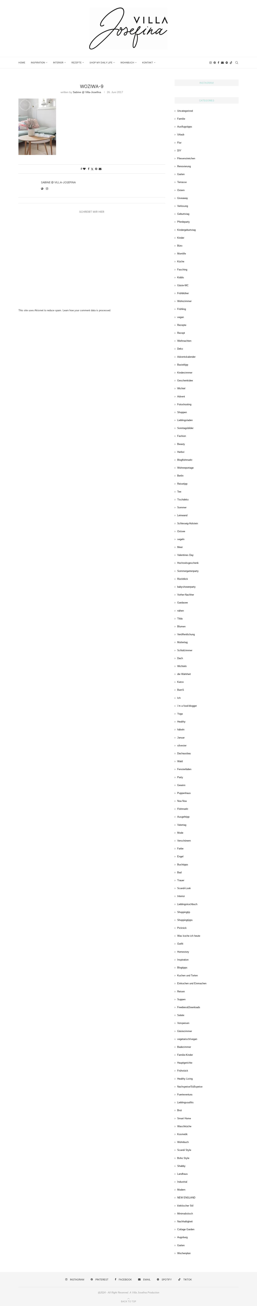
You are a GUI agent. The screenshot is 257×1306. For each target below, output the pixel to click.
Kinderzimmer (184, 372)
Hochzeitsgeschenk (188, 563)
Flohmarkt (182, 808)
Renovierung (184, 166)
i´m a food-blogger (187, 705)
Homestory (183, 951)
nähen (180, 610)
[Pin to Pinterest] (96, 168)
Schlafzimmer (184, 650)
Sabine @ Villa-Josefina (87, 92)
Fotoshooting (184, 404)
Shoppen (182, 412)
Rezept (181, 333)
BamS (180, 689)
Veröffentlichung (186, 634)
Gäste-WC (183, 285)
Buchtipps (182, 864)
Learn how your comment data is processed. (87, 310)
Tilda (179, 618)
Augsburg (182, 1237)
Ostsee (181, 531)
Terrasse (182, 182)
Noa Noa (182, 801)
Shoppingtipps (185, 920)
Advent (181, 396)
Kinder (180, 237)
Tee (179, 491)
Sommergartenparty (188, 571)
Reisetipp (182, 483)
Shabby (181, 1166)
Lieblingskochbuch (187, 904)
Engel (180, 856)
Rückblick (182, 578)
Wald (180, 761)
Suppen (181, 999)
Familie (181, 118)
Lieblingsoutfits (185, 1102)
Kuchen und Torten (187, 975)
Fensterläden (184, 769)
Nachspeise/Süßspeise (189, 1086)
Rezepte (76, 62)
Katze (180, 682)
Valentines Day (185, 555)
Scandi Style (184, 1150)
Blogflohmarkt (184, 459)
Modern (181, 1189)
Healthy (181, 721)
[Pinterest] (215, 62)
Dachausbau (184, 753)
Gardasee (182, 602)
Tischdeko (183, 499)
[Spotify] (227, 62)
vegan (180, 317)
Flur (179, 142)
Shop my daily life (101, 62)
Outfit (180, 943)
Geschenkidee (185, 380)
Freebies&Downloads (188, 1007)
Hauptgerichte (184, 1062)
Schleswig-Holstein (187, 523)
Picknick (182, 928)
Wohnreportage (185, 467)
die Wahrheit (184, 674)
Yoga (180, 713)
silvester (181, 745)
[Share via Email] (100, 168)
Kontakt (147, 62)
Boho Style (183, 1158)
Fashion (181, 436)
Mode (180, 832)
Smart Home (184, 1118)
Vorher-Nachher (185, 594)
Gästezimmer (184, 1031)
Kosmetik (182, 1134)
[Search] (237, 62)
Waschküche (184, 1126)
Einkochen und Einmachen (191, 983)
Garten (181, 174)
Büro (179, 245)
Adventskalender (186, 356)
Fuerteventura (184, 1094)
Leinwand (182, 515)
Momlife (181, 253)
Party (180, 777)
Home (21, 62)
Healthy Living (185, 1078)
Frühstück (182, 1070)
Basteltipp (182, 364)
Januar (181, 737)
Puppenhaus (184, 793)
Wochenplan (184, 1253)
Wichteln (182, 666)
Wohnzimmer (184, 301)
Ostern (181, 190)
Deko (180, 348)
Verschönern (184, 840)
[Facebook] (218, 62)
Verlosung (182, 206)
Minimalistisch (185, 1213)
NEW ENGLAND (186, 1197)
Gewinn (181, 785)
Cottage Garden (185, 1229)
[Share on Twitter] (92, 169)
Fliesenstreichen (186, 158)
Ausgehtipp (183, 816)
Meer (180, 547)
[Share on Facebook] (88, 168)
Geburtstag (183, 213)
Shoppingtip (183, 912)
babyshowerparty (186, 586)
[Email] (222, 62)
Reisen (181, 991)
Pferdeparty (183, 221)
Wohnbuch (127, 62)
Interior (58, 62)
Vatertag (181, 824)
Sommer (181, 507)
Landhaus (182, 1173)
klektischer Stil (185, 1205)
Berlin (180, 475)
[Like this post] (84, 168)
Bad (179, 872)
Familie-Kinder (185, 1054)
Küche (180, 261)
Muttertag (182, 642)
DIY (179, 150)
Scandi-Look (184, 888)
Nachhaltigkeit (185, 1221)
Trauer (180, 880)
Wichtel (181, 388)
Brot (179, 1110)
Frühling (181, 309)
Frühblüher (183, 293)
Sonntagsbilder (185, 428)
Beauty (181, 444)
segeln (180, 539)
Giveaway (182, 198)
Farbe (180, 848)
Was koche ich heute (188, 935)
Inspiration (38, 62)
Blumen (181, 626)
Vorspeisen (183, 1023)
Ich (179, 698)
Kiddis (180, 277)
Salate (180, 1015)
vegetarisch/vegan (187, 1039)
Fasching (182, 269)
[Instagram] (210, 62)
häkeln (180, 729)
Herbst (180, 452)
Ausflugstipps (184, 126)
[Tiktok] (231, 62)
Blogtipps (182, 967)
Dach (180, 658)
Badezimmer (184, 1047)
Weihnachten (184, 340)
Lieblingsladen (185, 420)
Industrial (182, 1181)
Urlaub (180, 134)
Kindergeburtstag (186, 229)
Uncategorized (185, 110)
